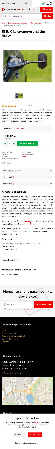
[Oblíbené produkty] (30, 9)
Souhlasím (35, 435)
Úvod (3, 23)
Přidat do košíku (27, 143)
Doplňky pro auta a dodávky (18, 23)
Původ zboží (8, 260)
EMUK (24, 156)
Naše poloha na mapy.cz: (13, 373)
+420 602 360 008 (8, 3)
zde (38, 443)
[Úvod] (12, 9)
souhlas (37, 423)
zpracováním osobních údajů (23, 310)
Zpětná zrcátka (36, 23)
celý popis (38, 121)
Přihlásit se (41, 304)
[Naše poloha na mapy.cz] (27, 390)
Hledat (47, 16)
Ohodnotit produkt (25, 105)
